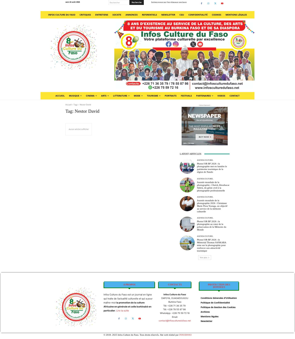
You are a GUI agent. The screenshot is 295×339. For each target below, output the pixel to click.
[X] (215, 3)
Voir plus (203, 257)
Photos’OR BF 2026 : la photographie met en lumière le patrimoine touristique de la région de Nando (212, 167)
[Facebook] (201, 3)
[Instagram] (208, 3)
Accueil (68, 104)
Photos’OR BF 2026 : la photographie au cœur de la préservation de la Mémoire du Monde (211, 225)
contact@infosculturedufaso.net (175, 320)
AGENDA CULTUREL (205, 160)
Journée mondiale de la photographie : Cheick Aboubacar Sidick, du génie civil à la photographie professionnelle (213, 186)
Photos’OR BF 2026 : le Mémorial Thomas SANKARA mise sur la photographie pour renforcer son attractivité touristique (211, 245)
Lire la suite (122, 310)
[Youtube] (222, 3)
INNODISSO (185, 335)
